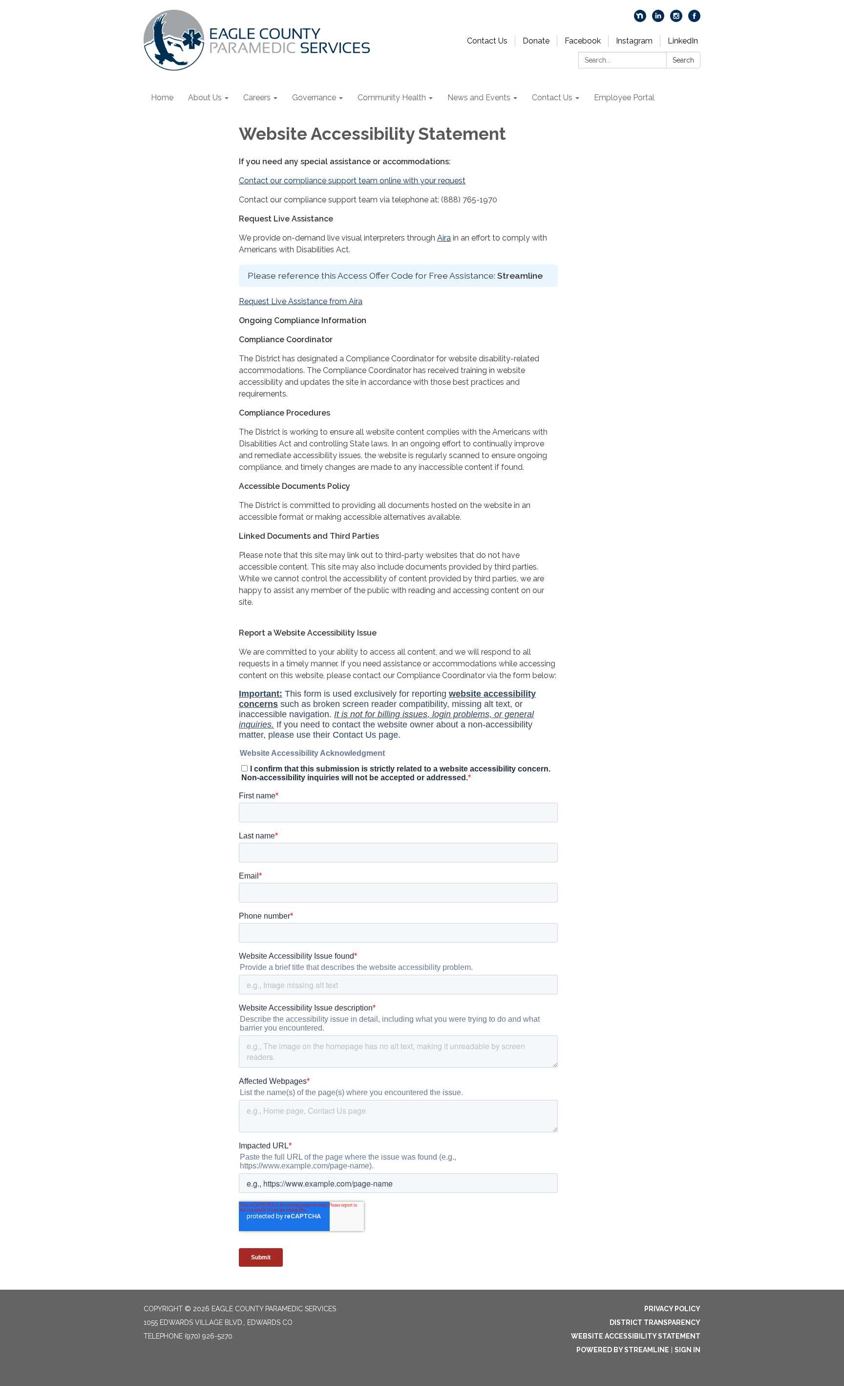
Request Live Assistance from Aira (300, 301)
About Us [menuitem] (205, 97)
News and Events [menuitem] (478, 97)
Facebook (583, 40)
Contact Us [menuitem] (552, 97)
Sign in (687, 1350)
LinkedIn (683, 40)
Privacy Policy (672, 1309)
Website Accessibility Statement (635, 1336)
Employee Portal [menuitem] (624, 97)
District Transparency (655, 1322)
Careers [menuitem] (257, 97)
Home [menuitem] (162, 97)
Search (683, 60)
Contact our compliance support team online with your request (352, 180)
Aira (444, 237)
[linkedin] (658, 19)
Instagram (634, 40)
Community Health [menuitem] (392, 97)
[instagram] (676, 19)
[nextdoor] (640, 19)
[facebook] (694, 19)
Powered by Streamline (622, 1350)
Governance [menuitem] (314, 97)
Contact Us (487, 40)
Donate (536, 40)
